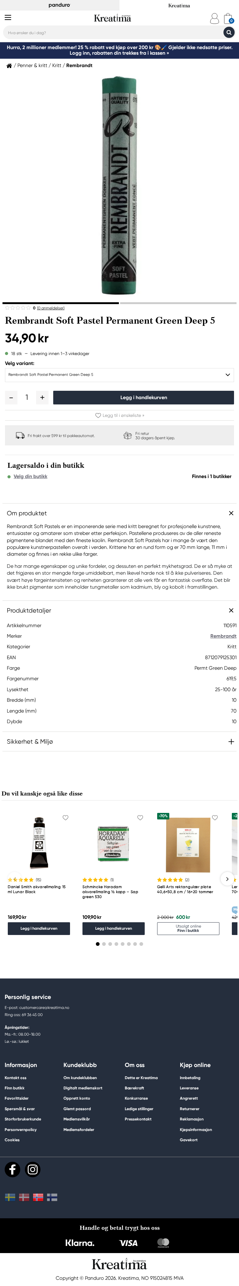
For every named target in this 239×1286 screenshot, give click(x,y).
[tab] (60, 303)
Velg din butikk (30, 476)
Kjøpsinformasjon (196, 1129)
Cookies (12, 1140)
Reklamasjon (192, 1119)
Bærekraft (134, 1088)
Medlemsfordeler (78, 1129)
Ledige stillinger (139, 1108)
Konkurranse (136, 1098)
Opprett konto (76, 1098)
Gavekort (189, 1140)
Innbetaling (190, 1077)
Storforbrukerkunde (23, 1119)
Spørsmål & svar (20, 1108)
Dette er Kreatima (141, 1077)
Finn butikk (15, 1088)
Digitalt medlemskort (82, 1088)
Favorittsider (17, 1098)
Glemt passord (77, 1108)
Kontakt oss (15, 1077)
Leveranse (189, 1088)
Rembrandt (79, 65)
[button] (11, 397)
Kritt (56, 65)
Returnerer (189, 1108)
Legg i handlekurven (143, 397)
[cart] (228, 18)
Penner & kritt (32, 65)
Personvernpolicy (21, 1129)
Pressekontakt (138, 1119)
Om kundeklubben (80, 1077)
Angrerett (189, 1098)
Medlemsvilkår (76, 1119)
